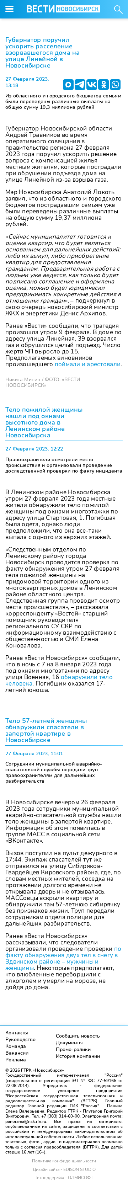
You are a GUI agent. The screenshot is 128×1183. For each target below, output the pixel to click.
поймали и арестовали (88, 364)
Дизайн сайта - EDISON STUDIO (64, 1169)
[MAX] (68, 84)
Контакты (16, 1032)
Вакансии (16, 1053)
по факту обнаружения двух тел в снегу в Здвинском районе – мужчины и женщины (63, 958)
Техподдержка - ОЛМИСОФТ (64, 1178)
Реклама (15, 1059)
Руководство (20, 1039)
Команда (15, 1046)
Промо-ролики (73, 1049)
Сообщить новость (78, 1036)
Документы (69, 1042)
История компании (78, 1056)
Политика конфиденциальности (64, 1161)
